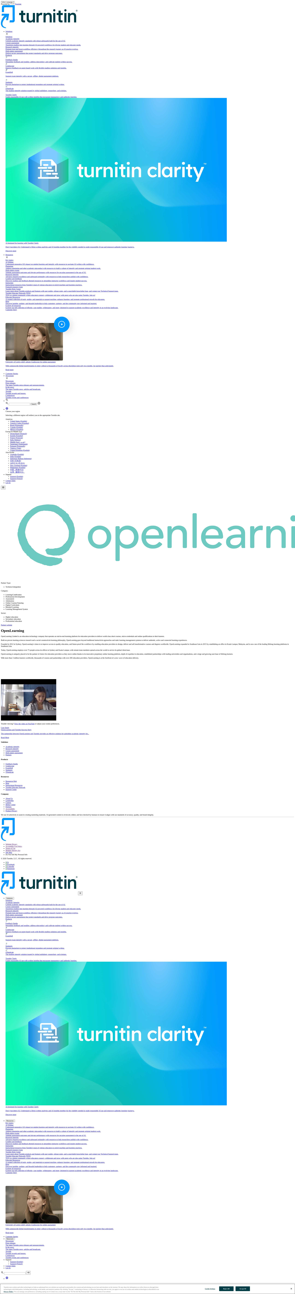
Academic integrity (12, 747)
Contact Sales (10, 481)
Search (33, 404)
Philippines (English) (17, 468)
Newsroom (10, 376)
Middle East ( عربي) (17, 442)
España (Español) (16, 436)
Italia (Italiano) (15, 440)
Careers (8, 803)
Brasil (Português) (16, 425)
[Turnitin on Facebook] (10, 864)
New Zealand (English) (18, 465)
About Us (9, 798)
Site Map (9, 853)
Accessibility (10, 809)
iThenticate (10, 772)
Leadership (10, 801)
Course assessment (12, 751)
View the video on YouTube (24, 724)
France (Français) (16, 438)
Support (8, 474)
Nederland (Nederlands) (19, 444)
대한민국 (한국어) (17, 463)
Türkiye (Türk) (15, 448)
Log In (8, 483)
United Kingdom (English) (20, 450)
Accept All (242, 1289)
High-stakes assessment (14, 753)
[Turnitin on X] (7, 862)
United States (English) (18, 421)
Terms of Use (10, 848)
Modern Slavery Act (13, 850)
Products (9, 55)
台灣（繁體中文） (17, 472)
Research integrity (12, 749)
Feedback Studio (12, 764)
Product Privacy (11, 811)
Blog (7, 783)
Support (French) (16, 479)
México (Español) (16, 429)
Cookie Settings (210, 1289)
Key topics (9, 260)
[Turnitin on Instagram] (10, 869)
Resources (9, 255)
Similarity (9, 770)
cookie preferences (52, 724)
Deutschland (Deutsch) (18, 434)
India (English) (15, 457)
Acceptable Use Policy (14, 846)
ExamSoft (9, 768)
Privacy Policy (8, 1292)
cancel (39, 403)
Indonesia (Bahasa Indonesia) (21, 459)
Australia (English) (17, 454)
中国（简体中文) (17, 470)
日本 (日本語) (15, 461)
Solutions (9, 31)
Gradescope (10, 766)
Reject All (226, 1289)
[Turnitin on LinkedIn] (10, 867)
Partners (8, 755)
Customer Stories (12, 374)
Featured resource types (14, 287)
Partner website (6, 625)
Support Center (11, 790)
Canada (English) (16, 427)
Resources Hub (11, 781)
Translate (18, 4)
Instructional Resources (14, 785)
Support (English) (16, 477)
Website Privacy (11, 844)
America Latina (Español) (19, 423)
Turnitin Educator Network (15, 787)
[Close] (291, 1288)
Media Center (10, 805)
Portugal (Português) (17, 446)
